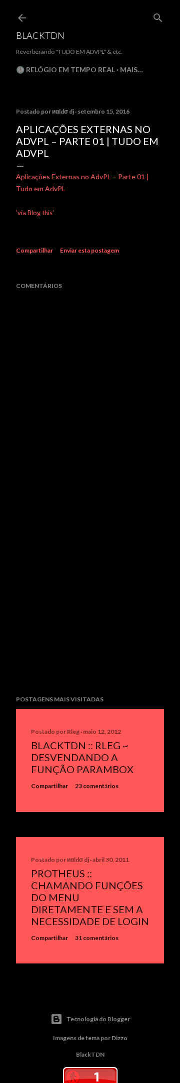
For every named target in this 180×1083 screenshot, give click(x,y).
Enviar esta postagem (89, 250)
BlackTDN (40, 35)
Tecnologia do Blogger (98, 1019)
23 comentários (96, 786)
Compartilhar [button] (34, 250)
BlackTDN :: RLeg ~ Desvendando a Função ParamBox (82, 757)
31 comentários (96, 938)
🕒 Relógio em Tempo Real (65, 69)
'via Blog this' (35, 213)
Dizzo (120, 1038)
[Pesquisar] (158, 15)
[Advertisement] (90, 608)
